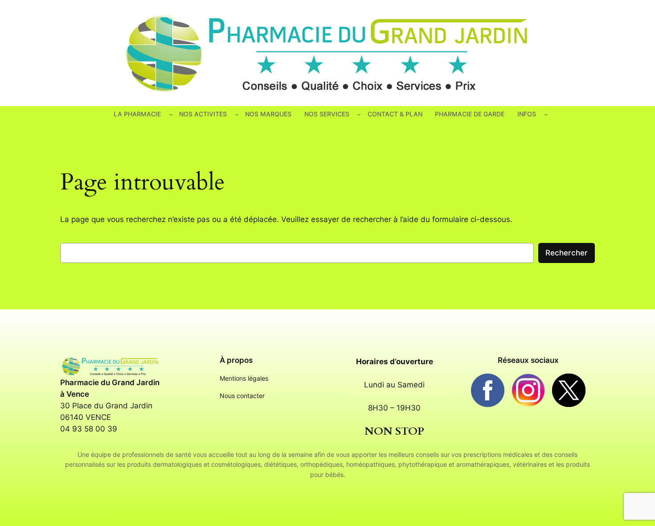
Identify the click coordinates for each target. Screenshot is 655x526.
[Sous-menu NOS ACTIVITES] (237, 114)
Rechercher (566, 252)
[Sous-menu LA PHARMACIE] (171, 114)
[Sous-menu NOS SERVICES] (359, 114)
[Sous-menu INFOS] (546, 114)
